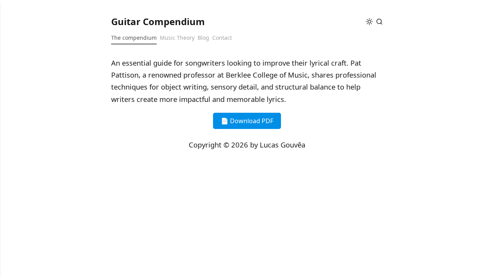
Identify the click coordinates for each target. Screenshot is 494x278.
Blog (203, 37)
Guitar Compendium (158, 21)
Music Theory (177, 37)
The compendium (134, 37)
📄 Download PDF (247, 121)
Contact (222, 37)
